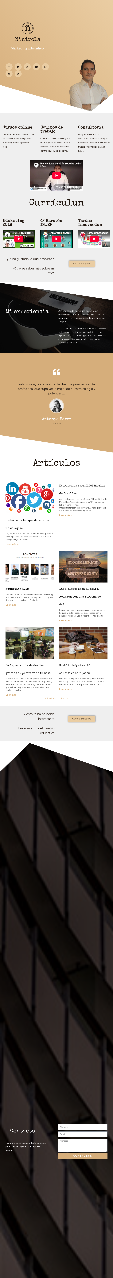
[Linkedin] (9, 73)
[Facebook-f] (9, 66)
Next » (64, 698)
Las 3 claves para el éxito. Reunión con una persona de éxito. (80, 597)
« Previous (50, 698)
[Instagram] (27, 66)
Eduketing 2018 (17, 589)
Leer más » (12, 544)
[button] (82, 264)
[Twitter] (18, 66)
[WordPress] (18, 73)
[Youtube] (36, 66)
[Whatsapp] (45, 66)
